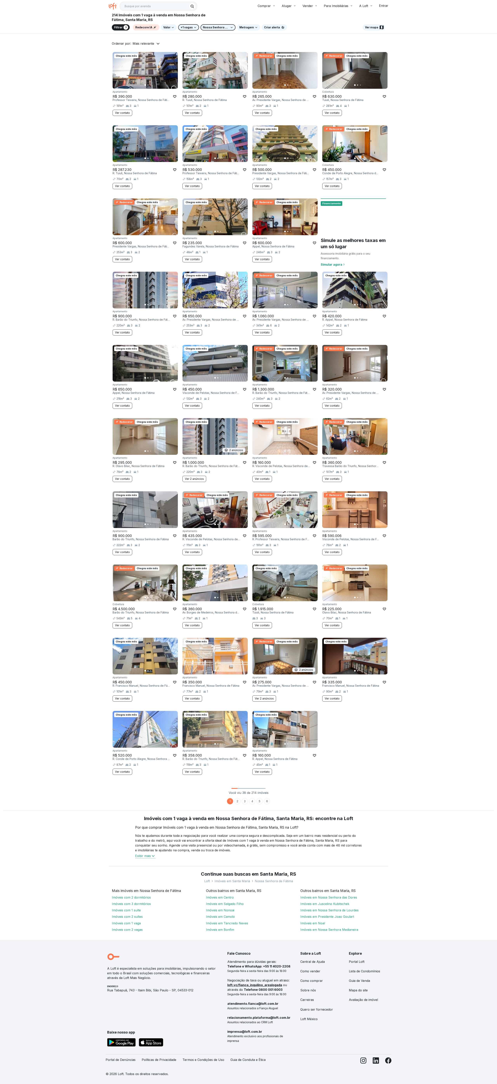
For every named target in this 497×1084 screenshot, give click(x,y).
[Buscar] (192, 6)
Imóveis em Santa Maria (232, 881)
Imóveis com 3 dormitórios (131, 904)
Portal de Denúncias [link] (121, 1060)
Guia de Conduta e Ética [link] (248, 1060)
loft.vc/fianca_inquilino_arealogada (254, 985)
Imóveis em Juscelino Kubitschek (324, 904)
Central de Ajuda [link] (312, 962)
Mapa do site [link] (358, 990)
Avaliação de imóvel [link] (363, 1000)
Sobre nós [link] (308, 990)
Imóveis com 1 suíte (126, 910)
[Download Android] (121, 1043)
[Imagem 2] (148, 85)
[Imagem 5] (295, 158)
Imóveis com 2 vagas (127, 930)
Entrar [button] (383, 6)
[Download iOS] (151, 1043)
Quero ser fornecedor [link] (316, 1009)
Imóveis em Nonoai (220, 910)
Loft (207, 881)
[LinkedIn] (376, 1061)
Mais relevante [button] (143, 43)
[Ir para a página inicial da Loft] (114, 6)
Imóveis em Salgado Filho (225, 904)
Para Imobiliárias (336, 6)
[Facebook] (388, 1061)
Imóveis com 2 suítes (127, 917)
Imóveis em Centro (220, 897)
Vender (307, 6)
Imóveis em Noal (312, 923)
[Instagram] (363, 1061)
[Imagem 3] (150, 158)
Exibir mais (143, 856)
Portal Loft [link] (356, 962)
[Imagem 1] (145, 85)
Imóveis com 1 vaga (126, 923)
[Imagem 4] (153, 158)
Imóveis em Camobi (220, 917)
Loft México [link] (309, 1019)
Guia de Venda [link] (359, 981)
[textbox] (158, 6)
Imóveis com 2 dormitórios (131, 897)
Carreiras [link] (307, 1000)
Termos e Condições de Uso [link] (203, 1060)
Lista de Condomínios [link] (364, 971)
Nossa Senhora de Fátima (274, 881)
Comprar (264, 6)
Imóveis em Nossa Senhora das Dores (328, 897)
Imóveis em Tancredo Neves (227, 923)
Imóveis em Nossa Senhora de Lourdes (329, 910)
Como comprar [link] (311, 981)
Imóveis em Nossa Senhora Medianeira (329, 930)
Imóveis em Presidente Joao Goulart (327, 917)
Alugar (287, 6)
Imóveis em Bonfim (220, 930)
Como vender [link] (310, 971)
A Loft (363, 6)
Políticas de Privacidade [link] (159, 1060)
